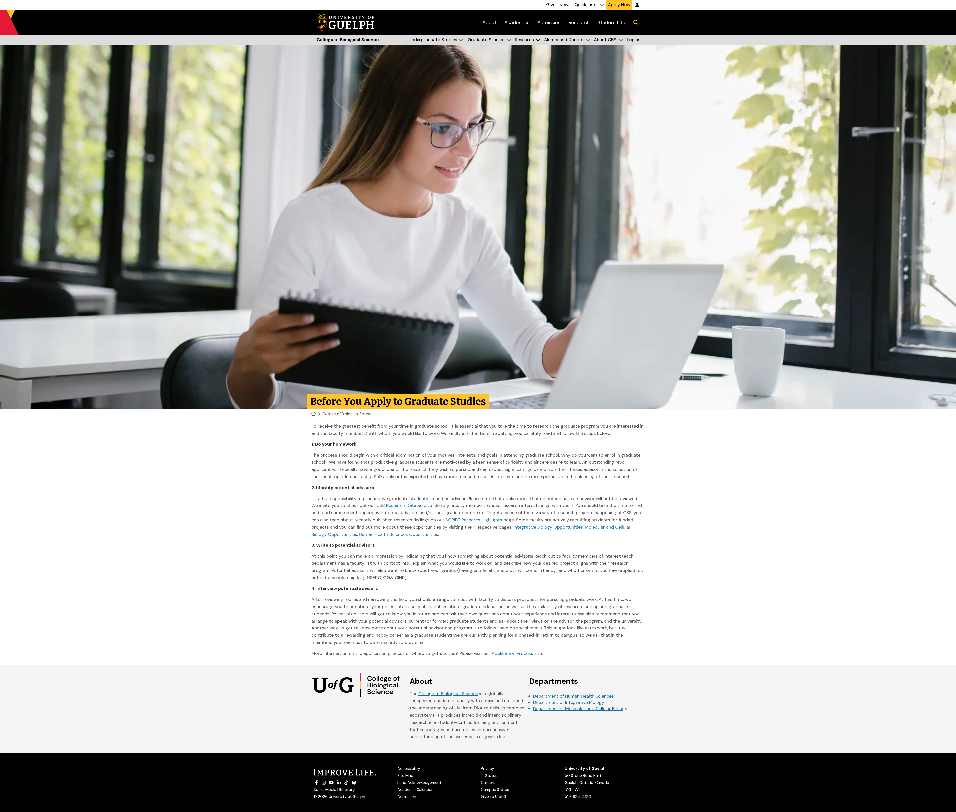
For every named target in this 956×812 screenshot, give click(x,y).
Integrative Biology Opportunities (548, 527)
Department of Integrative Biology (568, 702)
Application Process (512, 653)
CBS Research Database (401, 505)
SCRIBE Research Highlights (473, 520)
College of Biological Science (348, 413)
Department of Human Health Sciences (573, 696)
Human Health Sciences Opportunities (398, 534)
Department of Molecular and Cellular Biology (580, 709)
